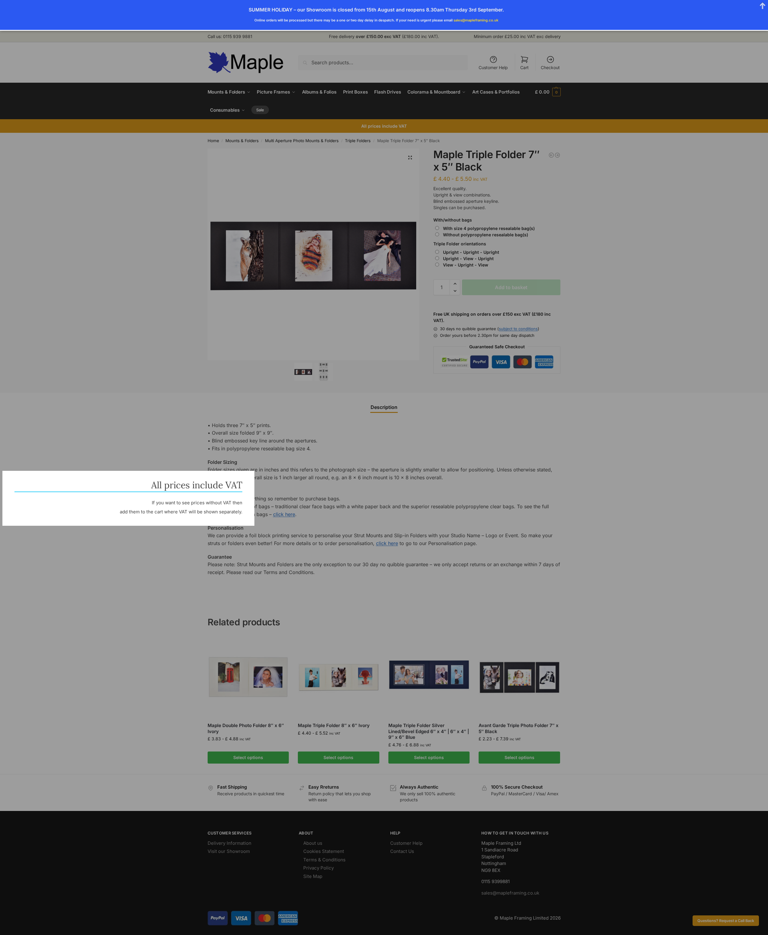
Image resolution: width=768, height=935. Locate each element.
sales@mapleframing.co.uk (476, 20)
